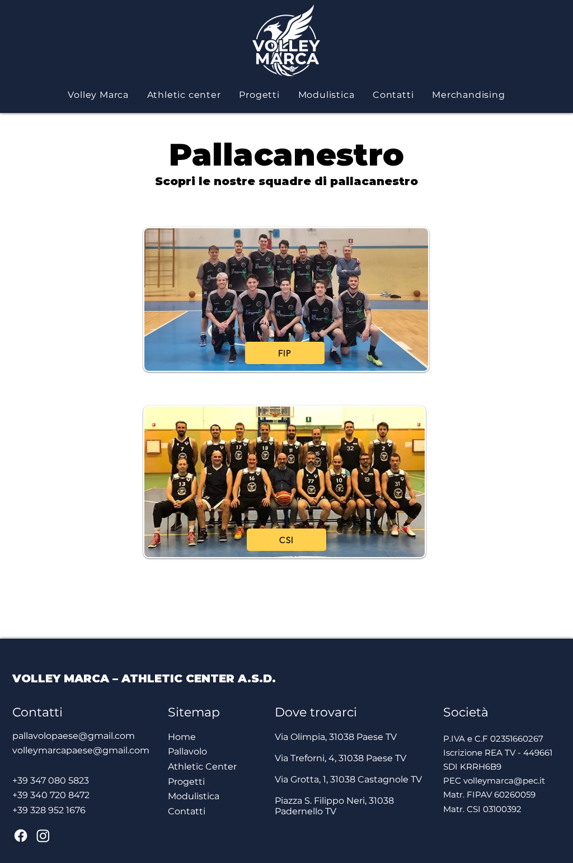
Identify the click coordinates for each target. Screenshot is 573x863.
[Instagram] (43, 835)
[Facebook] (20, 835)
